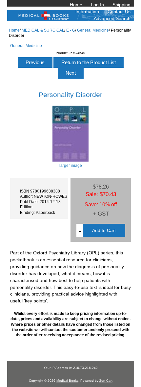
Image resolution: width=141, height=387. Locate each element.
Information (87, 11)
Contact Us (119, 11)
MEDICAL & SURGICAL (43, 30)
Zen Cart (105, 380)
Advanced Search (112, 18)
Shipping (121, 4)
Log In (97, 4)
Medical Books (67, 380)
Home (76, 4)
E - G (70, 30)
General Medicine (93, 30)
